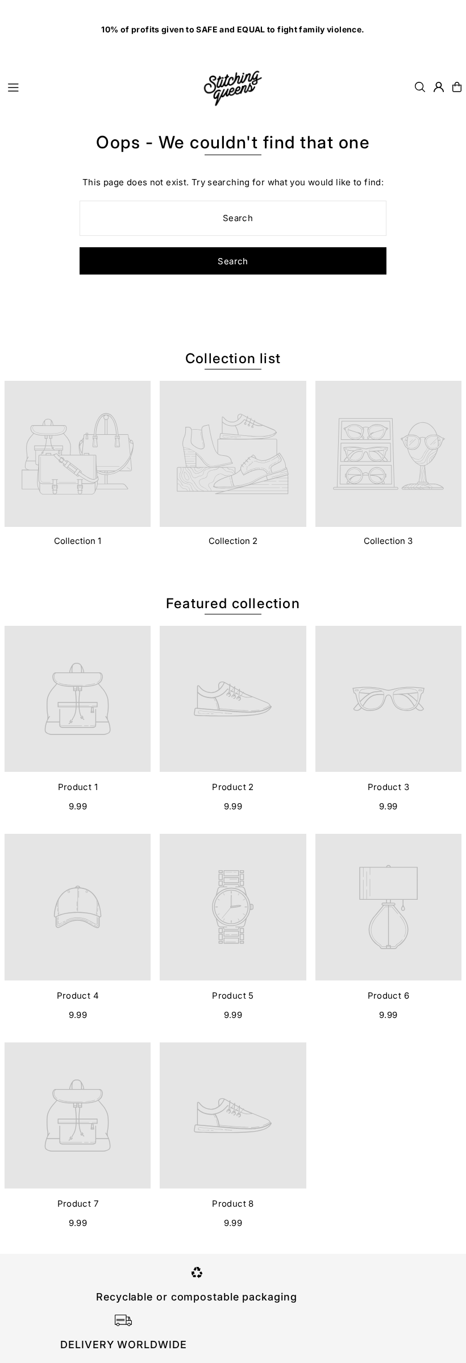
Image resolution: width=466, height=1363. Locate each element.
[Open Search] (420, 87)
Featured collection (233, 603)
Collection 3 (388, 540)
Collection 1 (77, 540)
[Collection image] (78, 454)
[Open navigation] (97, 86)
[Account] (439, 87)
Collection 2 (233, 540)
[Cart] (456, 87)
